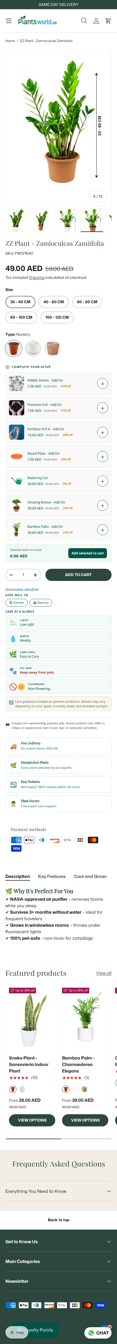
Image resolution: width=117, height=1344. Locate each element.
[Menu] (9, 21)
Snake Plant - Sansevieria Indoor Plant (28, 1064)
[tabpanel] (58, 914)
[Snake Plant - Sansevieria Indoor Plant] (32, 1018)
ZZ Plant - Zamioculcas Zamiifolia (46, 40)
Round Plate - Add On (43, 453)
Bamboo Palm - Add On (45, 526)
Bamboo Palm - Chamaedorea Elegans (78, 1064)
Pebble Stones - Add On (45, 380)
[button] (108, 21)
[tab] (17, 876)
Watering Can (37, 478)
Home (10, 40)
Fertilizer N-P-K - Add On (45, 429)
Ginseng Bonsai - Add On (46, 502)
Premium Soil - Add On (44, 404)
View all (104, 973)
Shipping (36, 277)
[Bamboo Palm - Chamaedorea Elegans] (85, 1018)
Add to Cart (78, 574)
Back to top (58, 1220)
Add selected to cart (88, 553)
